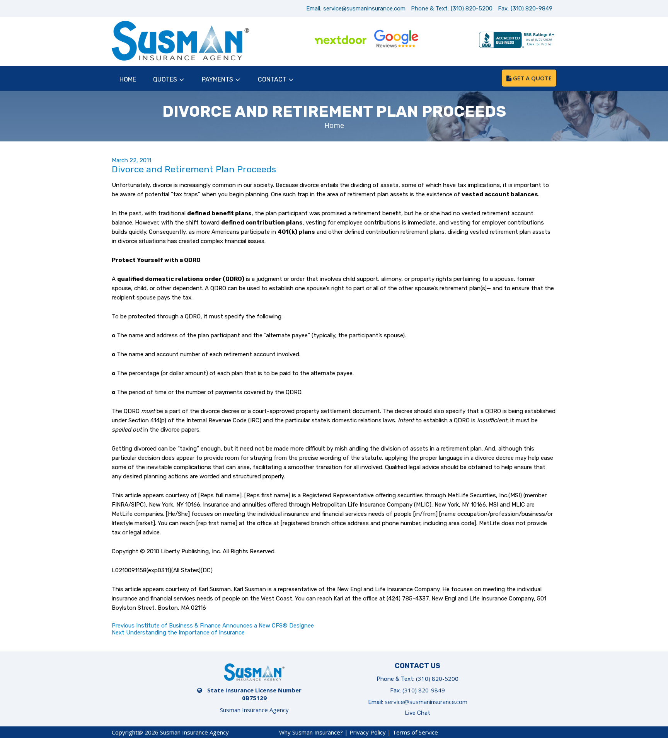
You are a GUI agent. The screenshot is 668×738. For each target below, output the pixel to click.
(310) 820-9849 (531, 8)
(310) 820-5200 (471, 8)
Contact (272, 79)
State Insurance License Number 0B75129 (254, 694)
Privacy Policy (367, 732)
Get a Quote (531, 78)
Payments (217, 79)
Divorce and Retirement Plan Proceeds (194, 169)
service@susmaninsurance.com (364, 8)
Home (127, 79)
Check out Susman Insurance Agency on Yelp (451, 40)
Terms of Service (415, 732)
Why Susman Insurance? (311, 732)
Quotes (165, 79)
